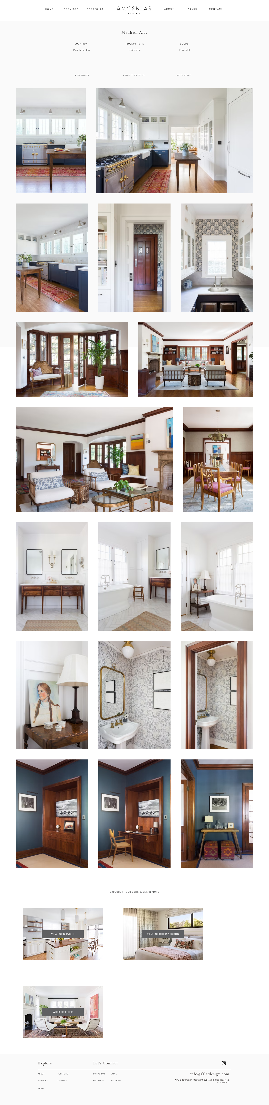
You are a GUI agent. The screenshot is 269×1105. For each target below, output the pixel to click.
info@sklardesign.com (209, 1074)
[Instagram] (223, 1063)
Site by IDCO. (223, 1082)
